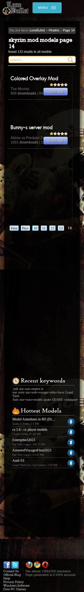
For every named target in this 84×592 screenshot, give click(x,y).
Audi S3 (18, 460)
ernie (21, 392)
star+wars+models (31, 399)
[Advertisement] (46, 112)
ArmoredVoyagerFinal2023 (31, 450)
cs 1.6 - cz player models (29, 429)
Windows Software (16, 585)
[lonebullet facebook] (7, 567)
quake (47, 399)
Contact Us (11, 571)
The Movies (20, 89)
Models (54, 30)
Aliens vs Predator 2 (27, 138)
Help (6, 578)
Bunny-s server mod (32, 127)
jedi (15, 389)
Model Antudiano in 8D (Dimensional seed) (43, 419)
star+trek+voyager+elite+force (45, 392)
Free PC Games (14, 589)
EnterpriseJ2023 (23, 440)
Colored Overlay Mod (34, 78)
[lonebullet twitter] (15, 567)
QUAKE (57, 399)
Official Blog (12, 575)
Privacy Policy (13, 582)
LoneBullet (37, 30)
